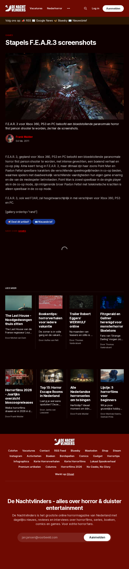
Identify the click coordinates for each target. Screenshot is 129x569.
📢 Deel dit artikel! (18, 221)
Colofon (13, 450)
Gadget (97, 456)
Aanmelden (113, 8)
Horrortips (113, 456)
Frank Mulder (24, 136)
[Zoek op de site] (85, 8)
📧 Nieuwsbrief (43, 221)
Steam (117, 450)
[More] (68, 8)
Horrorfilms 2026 (71, 466)
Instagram (16, 456)
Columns (51, 466)
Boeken (50, 456)
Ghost (70, 474)
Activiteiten (34, 456)
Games (9, 35)
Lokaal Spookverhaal (103, 461)
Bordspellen (67, 456)
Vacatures (36, 8)
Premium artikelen (29, 466)
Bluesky (75, 450)
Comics (83, 456)
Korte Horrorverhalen (47, 461)
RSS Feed (60, 450)
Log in (95, 8)
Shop (105, 450)
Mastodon (91, 450)
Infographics (21, 461)
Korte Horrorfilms (74, 461)
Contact (45, 450)
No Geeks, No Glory (99, 466)
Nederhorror (54, 8)
